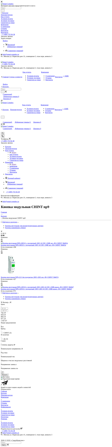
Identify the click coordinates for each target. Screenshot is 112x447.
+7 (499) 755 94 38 (8, 34)
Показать (5, 375)
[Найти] (2, 10)
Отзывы (4, 403)
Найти (4, 445)
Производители (7, 395)
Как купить (14, 154)
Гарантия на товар (8, 415)
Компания (13, 166)
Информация (6, 407)
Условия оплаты (7, 411)
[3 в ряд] (1, 235)
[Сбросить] (2, 372)
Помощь (4, 419)
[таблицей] (5, 233)
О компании (5, 401)
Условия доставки (7, 413)
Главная (4, 391)
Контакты (4, 405)
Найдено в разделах (9, 222)
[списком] (3, 233)
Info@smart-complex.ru (11, 54)
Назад (14, 152)
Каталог (4, 393)
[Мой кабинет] (2, 120)
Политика (4, 417)
